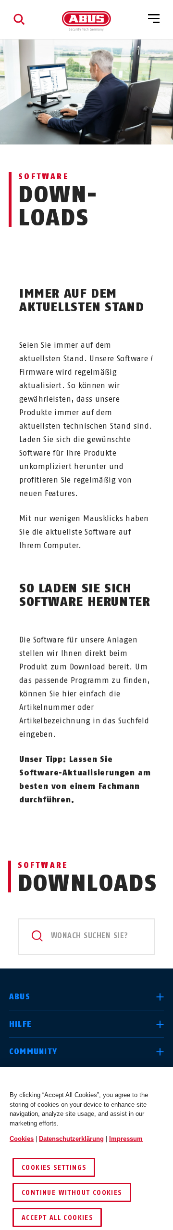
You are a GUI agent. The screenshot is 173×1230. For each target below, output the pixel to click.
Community (33, 1051)
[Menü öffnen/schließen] (153, 19)
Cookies (22, 1138)
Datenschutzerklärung (71, 1138)
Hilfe (20, 1024)
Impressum (126, 1138)
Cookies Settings (54, 1168)
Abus (19, 996)
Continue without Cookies (72, 1193)
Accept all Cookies (57, 1218)
